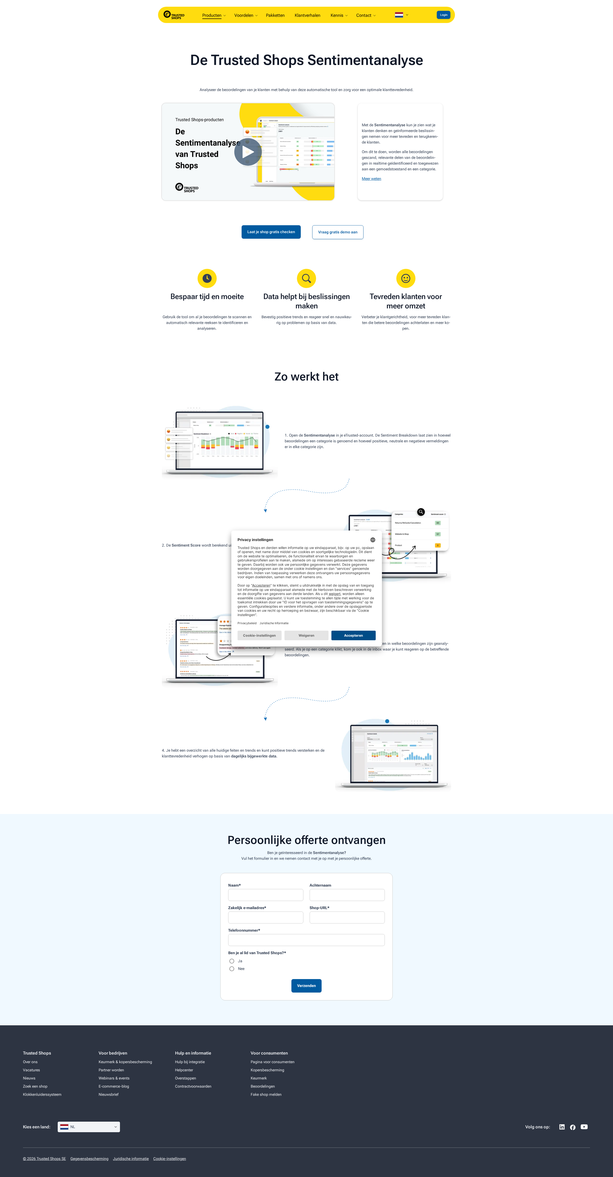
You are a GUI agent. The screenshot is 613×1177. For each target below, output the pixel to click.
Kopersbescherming (267, 1070)
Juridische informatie (131, 1158)
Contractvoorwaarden (193, 1086)
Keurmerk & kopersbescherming (125, 1062)
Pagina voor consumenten (273, 1062)
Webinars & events (114, 1078)
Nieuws (29, 1078)
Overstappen (185, 1078)
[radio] (306, 961)
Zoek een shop (35, 1086)
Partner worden (111, 1070)
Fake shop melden (266, 1094)
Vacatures (31, 1070)
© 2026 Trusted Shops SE (44, 1158)
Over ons (30, 1062)
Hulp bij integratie (190, 1062)
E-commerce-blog (114, 1086)
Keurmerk (259, 1078)
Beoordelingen (263, 1086)
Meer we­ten (371, 178)
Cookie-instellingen (169, 1158)
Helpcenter (184, 1070)
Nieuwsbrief (109, 1094)
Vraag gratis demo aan (338, 232)
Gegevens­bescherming (89, 1158)
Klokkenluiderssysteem (42, 1094)
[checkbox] (306, 965)
